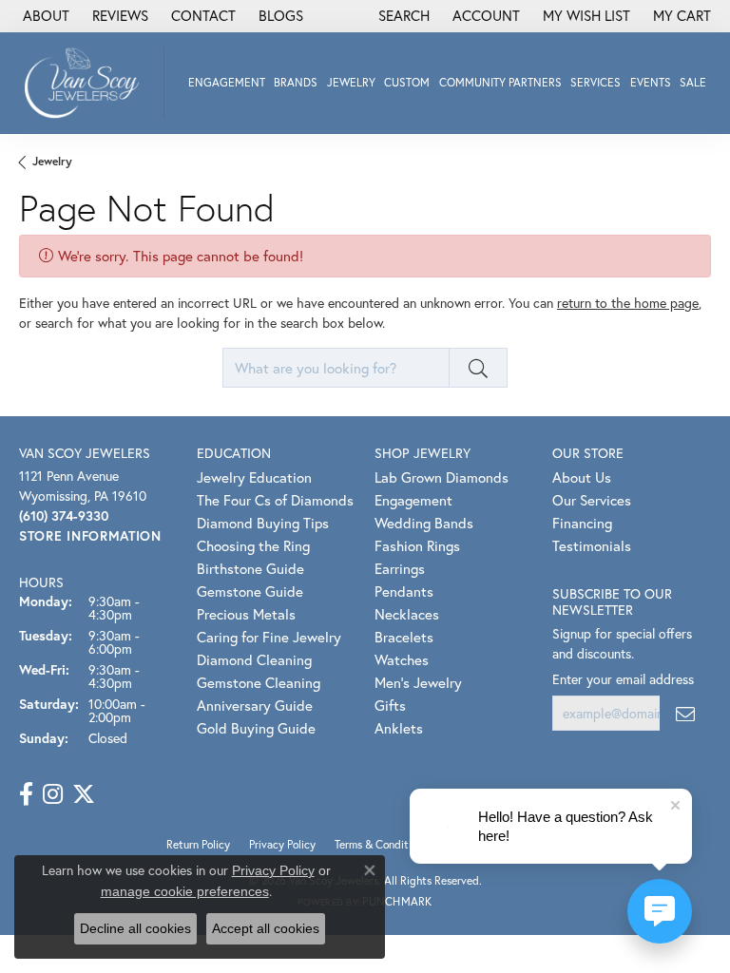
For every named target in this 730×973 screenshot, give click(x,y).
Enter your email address (623, 679)
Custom (407, 82)
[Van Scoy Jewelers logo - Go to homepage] (87, 83)
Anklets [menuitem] (399, 727)
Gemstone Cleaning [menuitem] (258, 682)
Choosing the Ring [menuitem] (253, 545)
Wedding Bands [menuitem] (424, 522)
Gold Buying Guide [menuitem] (256, 727)
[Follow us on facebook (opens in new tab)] (26, 794)
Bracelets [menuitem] (404, 636)
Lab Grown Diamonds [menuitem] (442, 476)
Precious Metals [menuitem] (246, 613)
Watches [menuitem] (402, 659)
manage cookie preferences (185, 891)
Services (595, 82)
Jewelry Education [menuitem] (254, 476)
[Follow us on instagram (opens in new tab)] (53, 794)
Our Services (591, 499)
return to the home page (628, 303)
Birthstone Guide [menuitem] (250, 568)
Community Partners (500, 82)
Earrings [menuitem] (400, 568)
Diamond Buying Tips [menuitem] (263, 522)
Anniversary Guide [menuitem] (255, 705)
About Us (581, 476)
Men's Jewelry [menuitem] (418, 682)
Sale (693, 82)
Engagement (226, 82)
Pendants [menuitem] (404, 591)
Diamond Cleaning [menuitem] (254, 659)
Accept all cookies (265, 928)
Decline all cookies (135, 928)
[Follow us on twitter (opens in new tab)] (83, 794)
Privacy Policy (273, 870)
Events (650, 82)
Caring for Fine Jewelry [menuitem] (269, 636)
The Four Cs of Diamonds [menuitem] (275, 499)
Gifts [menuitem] (390, 705)
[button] (402, 16)
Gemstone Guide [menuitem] (250, 591)
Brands (295, 82)
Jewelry (351, 82)
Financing (582, 522)
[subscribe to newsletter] (685, 713)
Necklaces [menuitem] (407, 613)
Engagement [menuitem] (413, 499)
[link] (44, 16)
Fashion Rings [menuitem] (417, 545)
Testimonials (591, 545)
